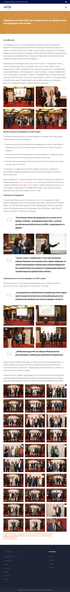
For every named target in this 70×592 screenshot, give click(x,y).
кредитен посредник (10, 538)
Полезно (6, 568)
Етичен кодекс (23, 182)
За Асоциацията (8, 551)
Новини (6, 572)
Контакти (6, 579)
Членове (6, 564)
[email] (66, 2)
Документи (7, 575)
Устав (34, 182)
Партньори (52, 560)
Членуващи (52, 567)
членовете (39, 200)
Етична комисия (8, 561)
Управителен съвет (9, 556)
